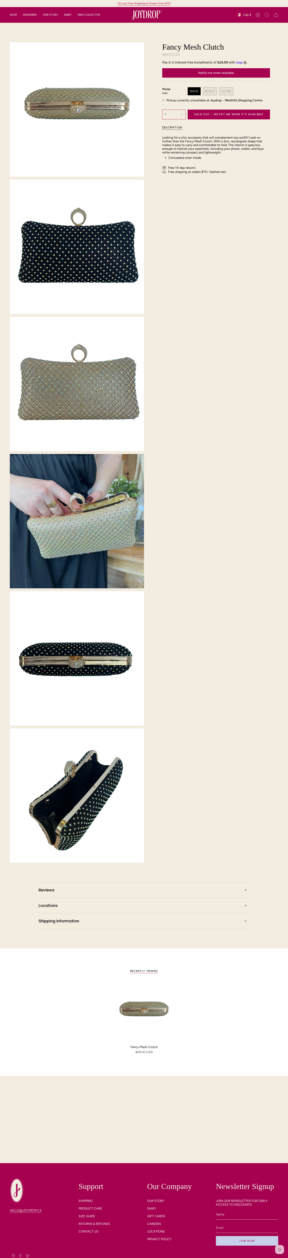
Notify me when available (216, 73)
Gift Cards (156, 1216)
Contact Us (88, 1231)
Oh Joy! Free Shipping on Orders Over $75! (144, 3)
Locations (48, 905)
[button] (13, 15)
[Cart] (275, 15)
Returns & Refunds (94, 1224)
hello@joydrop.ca (26, 1210)
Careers (154, 1224)
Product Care (90, 1208)
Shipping (86, 1201)
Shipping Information (59, 921)
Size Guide (87, 1216)
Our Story (155, 1201)
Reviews (46, 890)
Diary (151, 1208)
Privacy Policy (159, 1239)
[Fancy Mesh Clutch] (144, 1011)
